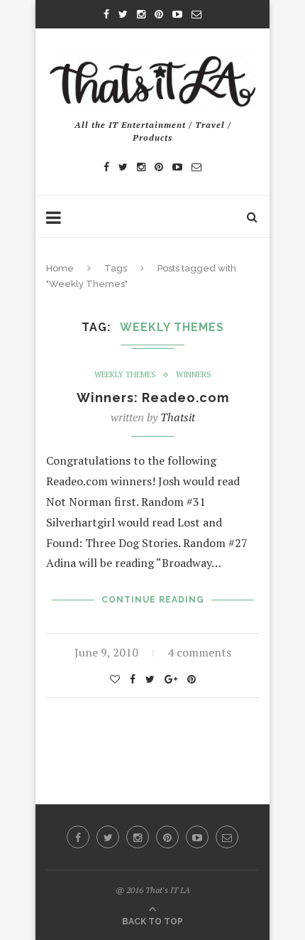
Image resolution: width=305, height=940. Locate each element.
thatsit (177, 417)
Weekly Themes (125, 374)
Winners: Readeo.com (153, 397)
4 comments (199, 652)
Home (60, 268)
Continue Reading (152, 600)
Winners (193, 374)
